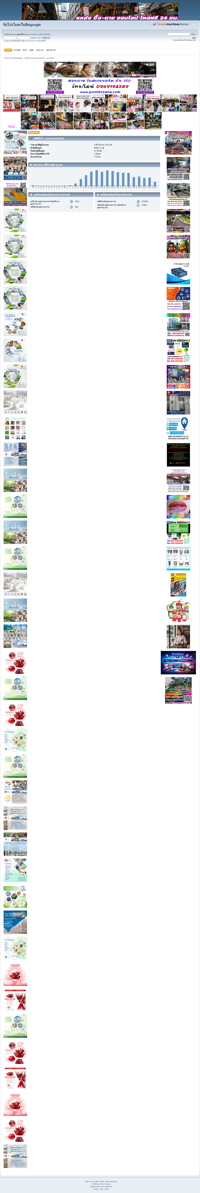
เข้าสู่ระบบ (35, 34)
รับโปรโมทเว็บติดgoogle (22, 25)
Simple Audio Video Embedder (101, 1186)
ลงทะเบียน (47, 34)
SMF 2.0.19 (89, 1181)
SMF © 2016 (99, 1181)
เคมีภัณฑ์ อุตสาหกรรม (39, 207)
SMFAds (95, 1184)
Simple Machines (111, 1181)
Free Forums (105, 1184)
